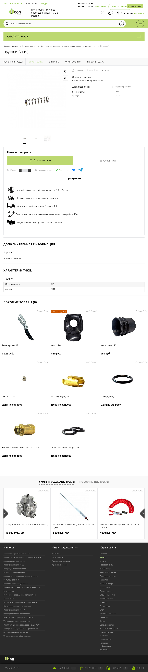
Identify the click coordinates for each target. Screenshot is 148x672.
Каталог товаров (17, 36)
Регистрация (16, 3)
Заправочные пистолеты (14, 561)
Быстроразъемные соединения (17, 606)
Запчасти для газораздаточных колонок (20, 576)
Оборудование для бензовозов (16, 614)
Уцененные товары (60, 565)
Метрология (8, 591)
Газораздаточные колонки (14, 569)
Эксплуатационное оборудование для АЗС (21, 625)
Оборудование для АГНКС (14, 610)
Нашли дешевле (45, 170)
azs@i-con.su (101, 6)
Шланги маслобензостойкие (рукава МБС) (21, 587)
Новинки (55, 553)
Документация (106, 591)
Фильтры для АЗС (11, 580)
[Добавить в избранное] (65, 71)
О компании (105, 606)
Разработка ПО (106, 565)
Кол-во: (13, 170)
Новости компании (108, 614)
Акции (102, 621)
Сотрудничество (107, 625)
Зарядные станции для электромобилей (20, 629)
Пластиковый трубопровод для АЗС (18, 617)
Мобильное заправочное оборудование (20, 602)
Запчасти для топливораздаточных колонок (22, 557)
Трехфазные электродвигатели (16, 621)
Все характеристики (121, 87)
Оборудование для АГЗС (13, 565)
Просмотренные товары (94, 481)
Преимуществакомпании (106, 633)
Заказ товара (105, 569)
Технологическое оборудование (17, 636)
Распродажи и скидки (61, 561)
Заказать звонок (120, 6)
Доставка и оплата (108, 576)
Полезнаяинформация (105, 644)
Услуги (103, 561)
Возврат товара (106, 584)
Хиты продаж (57, 557)
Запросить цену (42, 160)
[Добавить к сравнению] (65, 78)
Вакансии (104, 617)
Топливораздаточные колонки (16, 553)
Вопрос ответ (105, 587)
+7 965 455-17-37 (11, 668)
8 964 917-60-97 (85, 6)
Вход (5, 3)
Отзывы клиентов (107, 595)
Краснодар (43, 3)
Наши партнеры (106, 599)
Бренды (103, 602)
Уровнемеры (8, 599)
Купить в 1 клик (109, 160)
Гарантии (104, 580)
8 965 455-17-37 (85, 3)
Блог (102, 610)
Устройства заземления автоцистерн (19, 595)
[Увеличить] (36, 98)
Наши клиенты (106, 639)
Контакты (104, 650)
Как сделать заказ (108, 572)
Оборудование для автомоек (15, 632)
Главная (103, 553)
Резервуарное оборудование (15, 584)
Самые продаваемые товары (57, 481)
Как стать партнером (109, 629)
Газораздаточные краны (14, 572)
